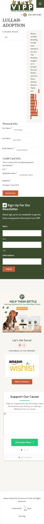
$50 (32, 105)
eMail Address (8, 255)
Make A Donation (22, 382)
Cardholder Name (9, 173)
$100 (32, 111)
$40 (32, 102)
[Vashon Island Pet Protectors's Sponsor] (22, 312)
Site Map (22, 516)
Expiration (6, 181)
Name (5, 226)
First (4, 239)
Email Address (8, 148)
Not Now (34, 114)
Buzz (29, 508)
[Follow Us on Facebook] (20, 345)
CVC (4, 169)
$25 (31, 99)
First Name (7, 128)
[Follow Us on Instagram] (24, 345)
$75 (31, 108)
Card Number (8, 165)
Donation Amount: (11, 32)
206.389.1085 (34, 14)
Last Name (6, 138)
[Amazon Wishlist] (22, 365)
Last (4, 250)
